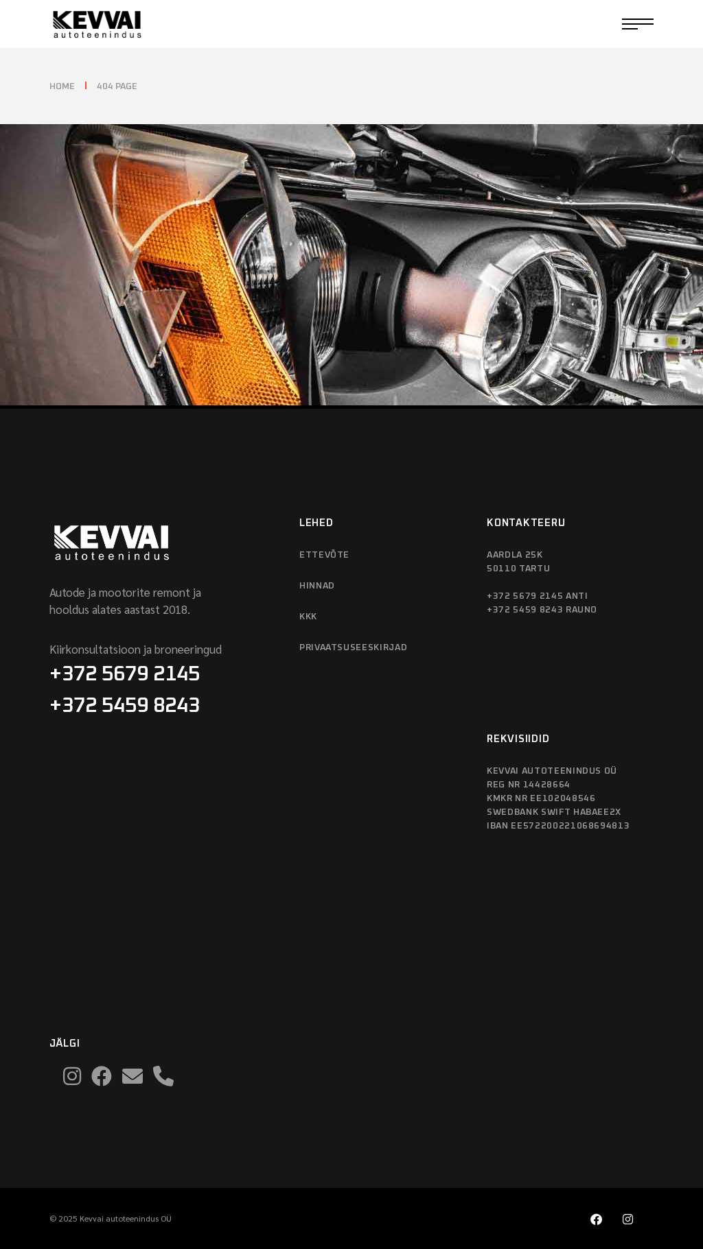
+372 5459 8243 (124, 705)
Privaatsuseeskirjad (353, 647)
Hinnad (317, 586)
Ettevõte (324, 555)
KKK (308, 616)
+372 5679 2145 (124, 674)
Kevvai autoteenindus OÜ (126, 1218)
